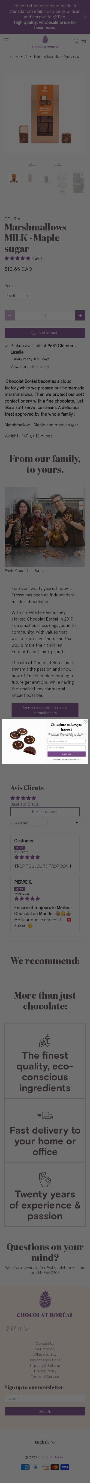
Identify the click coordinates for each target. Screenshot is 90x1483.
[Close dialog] (85, 721)
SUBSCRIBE (66, 754)
